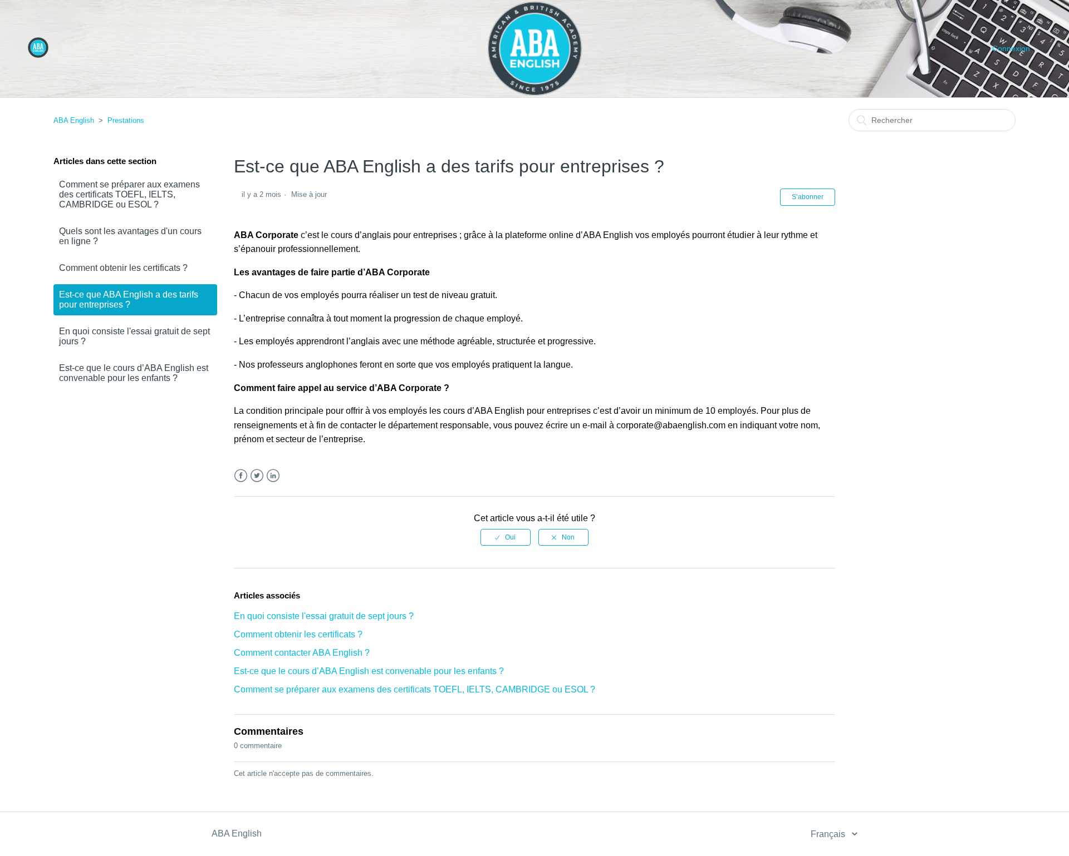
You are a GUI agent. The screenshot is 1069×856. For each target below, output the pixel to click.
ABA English (73, 120)
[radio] (505, 537)
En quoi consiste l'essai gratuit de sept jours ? (134, 336)
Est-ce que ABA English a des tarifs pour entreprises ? (128, 299)
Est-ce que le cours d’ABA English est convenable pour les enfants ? (133, 373)
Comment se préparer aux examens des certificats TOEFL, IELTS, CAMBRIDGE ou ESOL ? (129, 194)
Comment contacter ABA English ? (302, 652)
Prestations (125, 120)
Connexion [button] (1011, 48)
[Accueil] (38, 55)
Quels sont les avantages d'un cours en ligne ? (130, 236)
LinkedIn (273, 476)
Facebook (241, 476)
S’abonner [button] (807, 197)
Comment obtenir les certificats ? (123, 268)
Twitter (257, 476)
